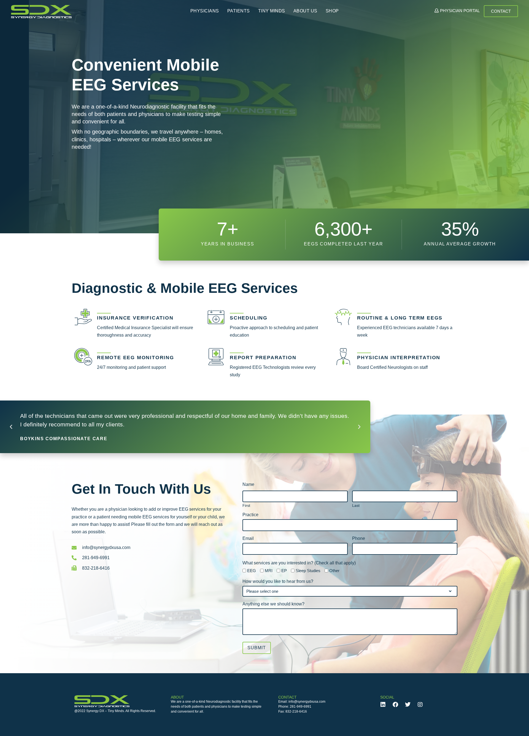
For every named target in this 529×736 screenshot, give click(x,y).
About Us (305, 11)
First (246, 505)
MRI (268, 571)
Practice (250, 515)
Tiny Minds (271, 11)
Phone (358, 538)
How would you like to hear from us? (277, 581)
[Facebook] (395, 704)
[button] (11, 427)
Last (356, 505)
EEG (251, 571)
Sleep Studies (308, 571)
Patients (238, 11)
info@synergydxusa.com (306, 701)
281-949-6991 (300, 706)
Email (248, 538)
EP (284, 571)
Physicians (204, 11)
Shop (332, 11)
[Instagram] (420, 704)
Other (334, 571)
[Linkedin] (382, 704)
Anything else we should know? (273, 604)
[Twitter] (407, 704)
